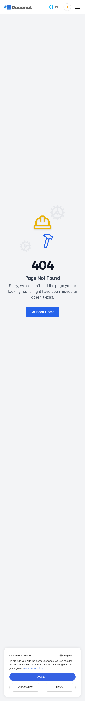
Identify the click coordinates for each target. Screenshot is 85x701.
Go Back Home (42, 312)
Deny (59, 687)
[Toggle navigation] (77, 7)
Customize (25, 687)
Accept (42, 676)
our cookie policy (33, 668)
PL (54, 7)
